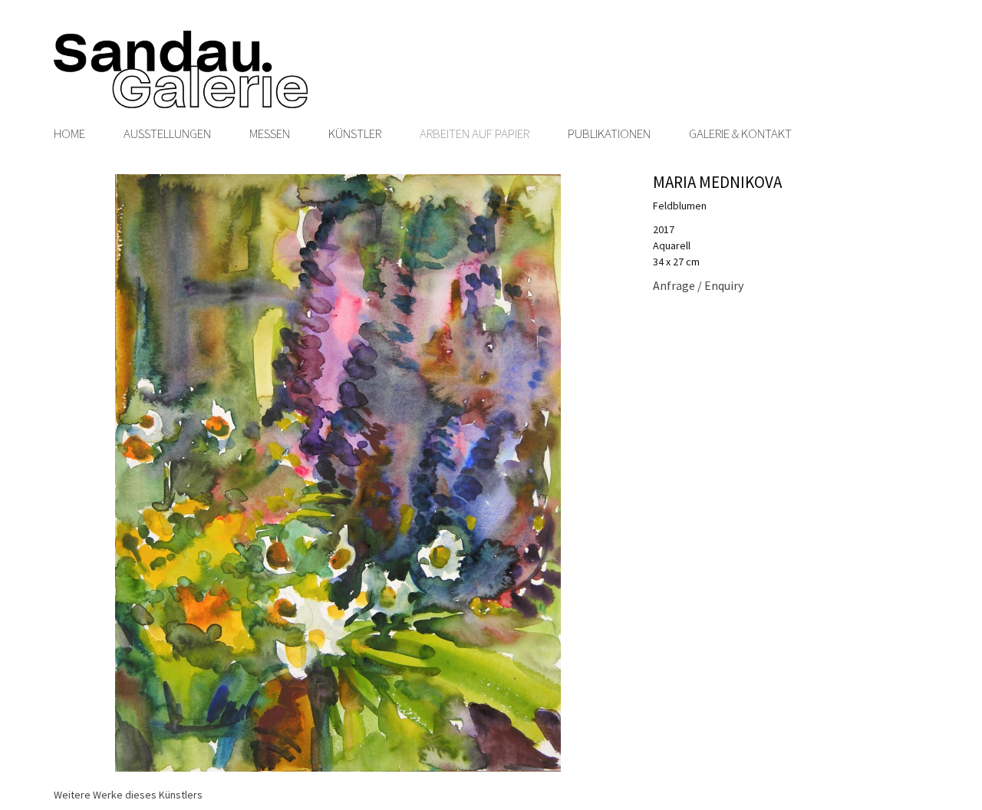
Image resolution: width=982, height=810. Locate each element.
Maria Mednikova (717, 182)
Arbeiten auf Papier (474, 133)
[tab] (128, 795)
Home (69, 133)
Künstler (354, 133)
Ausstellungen (167, 133)
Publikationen (609, 133)
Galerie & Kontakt (740, 133)
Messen (269, 133)
